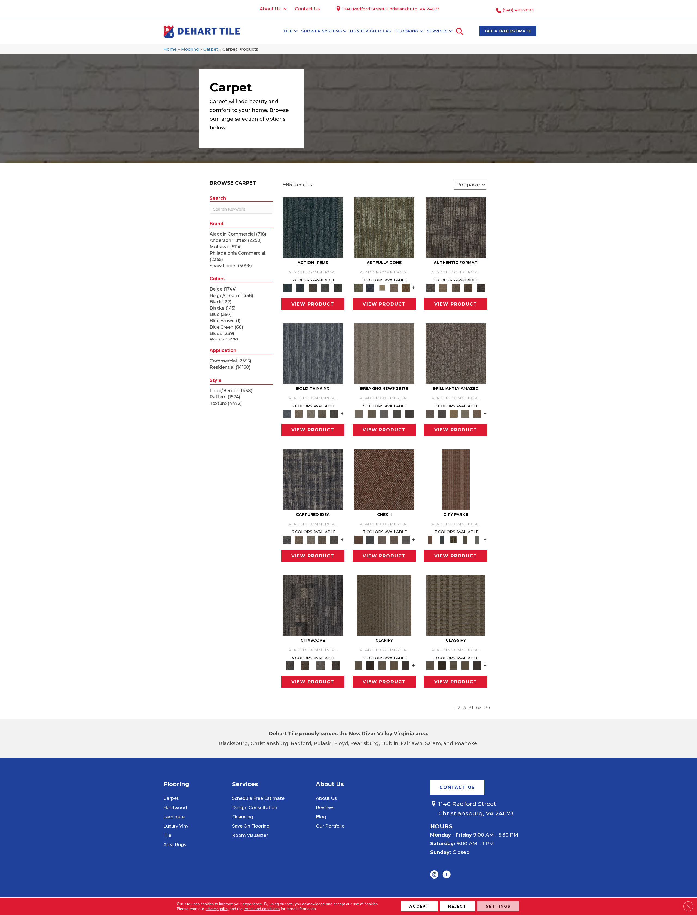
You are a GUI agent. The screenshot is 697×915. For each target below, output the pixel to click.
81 (471, 707)
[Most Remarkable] (370, 287)
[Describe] (382, 665)
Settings (498, 906)
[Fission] (322, 413)
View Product (312, 304)
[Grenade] (299, 413)
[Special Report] (371, 413)
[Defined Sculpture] (443, 287)
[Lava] (310, 413)
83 (487, 707)
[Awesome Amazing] (394, 287)
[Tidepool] (313, 227)
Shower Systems (321, 31)
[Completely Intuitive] (453, 413)
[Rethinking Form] (468, 287)
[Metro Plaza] (394, 539)
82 (479, 707)
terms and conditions (262, 909)
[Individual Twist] (455, 287)
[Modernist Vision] (382, 287)
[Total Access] (409, 413)
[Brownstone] (312, 287)
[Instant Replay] (384, 413)
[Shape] (313, 353)
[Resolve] (384, 605)
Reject (457, 906)
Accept (419, 906)
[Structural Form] (481, 287)
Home (170, 49)
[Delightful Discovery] (384, 227)
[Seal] (334, 413)
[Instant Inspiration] (477, 413)
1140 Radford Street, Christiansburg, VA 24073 (391, 8)
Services (437, 31)
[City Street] (338, 287)
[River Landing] (370, 539)
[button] (296, 31)
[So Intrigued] (456, 353)
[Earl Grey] (325, 287)
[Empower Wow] (465, 413)
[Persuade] (394, 665)
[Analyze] (370, 665)
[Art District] (382, 539)
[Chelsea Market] (384, 479)
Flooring (407, 31)
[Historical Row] (336, 665)
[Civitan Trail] (305, 665)
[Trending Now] (384, 353)
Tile (288, 31)
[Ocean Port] (300, 287)
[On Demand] (396, 413)
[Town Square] (406, 539)
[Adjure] (406, 665)
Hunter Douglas (370, 31)
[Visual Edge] (456, 227)
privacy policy (216, 909)
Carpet (210, 49)
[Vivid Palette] (406, 287)
